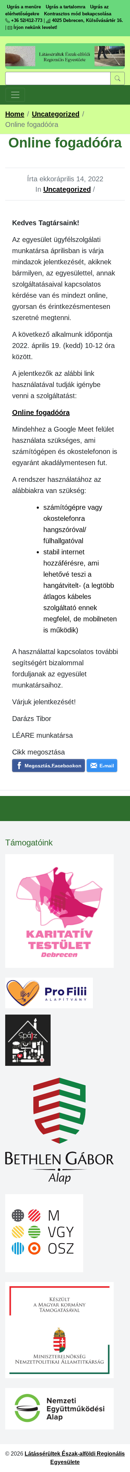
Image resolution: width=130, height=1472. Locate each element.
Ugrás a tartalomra (65, 6)
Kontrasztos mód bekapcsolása (77, 13)
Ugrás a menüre (24, 6)
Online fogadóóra (41, 412)
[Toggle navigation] (15, 95)
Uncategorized (67, 189)
